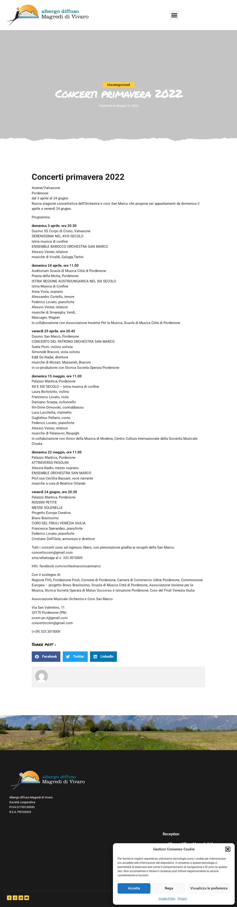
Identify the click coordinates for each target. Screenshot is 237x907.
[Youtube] (26, 897)
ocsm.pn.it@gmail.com (50, 618)
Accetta (134, 888)
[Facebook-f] (9, 897)
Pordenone (40, 193)
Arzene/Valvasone (46, 188)
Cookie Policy (167, 898)
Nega (169, 888)
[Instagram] (15, 897)
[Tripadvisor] (21, 897)
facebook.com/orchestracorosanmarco (70, 566)
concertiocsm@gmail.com (52, 552)
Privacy (182, 898)
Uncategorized (118, 85)
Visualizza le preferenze (209, 888)
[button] (227, 849)
